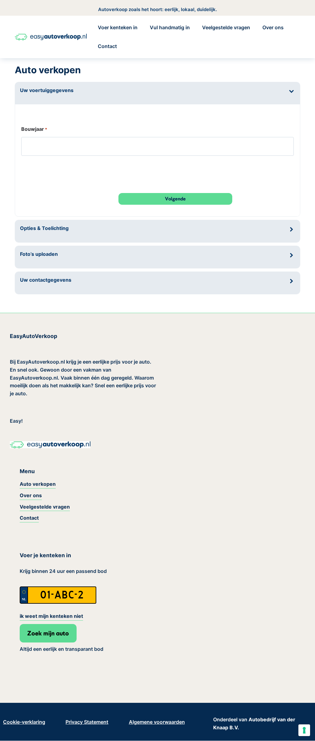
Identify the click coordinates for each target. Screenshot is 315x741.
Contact (107, 46)
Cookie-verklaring (24, 722)
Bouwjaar (34, 129)
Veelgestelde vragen (226, 27)
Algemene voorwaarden (157, 722)
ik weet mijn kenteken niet (51, 616)
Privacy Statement (87, 722)
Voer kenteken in (118, 27)
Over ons (273, 27)
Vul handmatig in (170, 27)
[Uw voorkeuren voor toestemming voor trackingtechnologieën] (304, 730)
